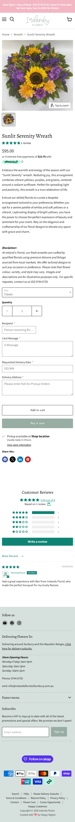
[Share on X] (13, 459)
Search (15, 794)
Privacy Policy (57, 798)
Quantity (7, 302)
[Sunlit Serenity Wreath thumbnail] (8, 119)
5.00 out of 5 (48, 500)
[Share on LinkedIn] (20, 459)
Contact (14, 802)
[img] (10, 567)
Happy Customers (37, 806)
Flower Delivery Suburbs (46, 794)
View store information (19, 445)
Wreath (18, 34)
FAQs (26, 794)
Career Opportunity (50, 802)
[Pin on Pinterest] (28, 459)
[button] (11, 143)
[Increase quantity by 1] (37, 311)
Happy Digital (48, 814)
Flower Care (29, 802)
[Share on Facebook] (5, 459)
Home (5, 34)
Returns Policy (38, 798)
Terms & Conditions (16, 798)
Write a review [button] (37, 541)
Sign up (59, 732)
